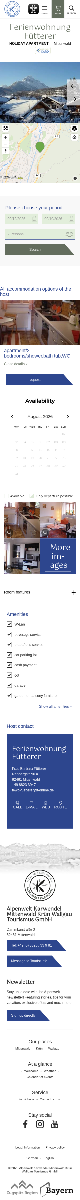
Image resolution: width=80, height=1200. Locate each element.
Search (35, 249)
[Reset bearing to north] (5, 150)
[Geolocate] (74, 137)
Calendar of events (40, 1077)
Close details (14, 364)
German (32, 1158)
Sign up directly (23, 1015)
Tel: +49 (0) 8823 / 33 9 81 (31, 945)
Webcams (31, 1071)
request (34, 379)
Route (60, 807)
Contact (45, 1099)
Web (46, 807)
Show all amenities (54, 706)
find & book (26, 1099)
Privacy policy (55, 1147)
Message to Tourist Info (29, 961)
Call (17, 807)
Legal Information (27, 1147)
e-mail (32, 807)
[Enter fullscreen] (5, 128)
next (73, 98)
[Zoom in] (5, 137)
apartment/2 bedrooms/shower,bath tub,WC (37, 353)
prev (73, 85)
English (49, 1158)
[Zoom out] (5, 144)
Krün (39, 1048)
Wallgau (53, 1048)
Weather (50, 1071)
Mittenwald (22, 1048)
